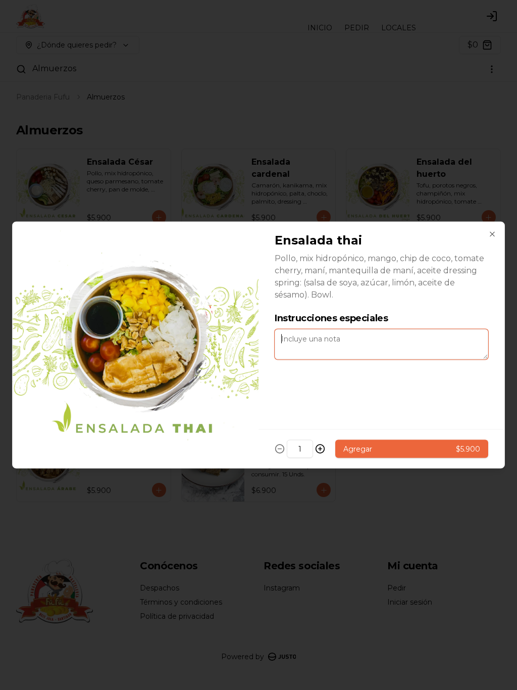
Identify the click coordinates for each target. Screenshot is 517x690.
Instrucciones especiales (331, 318)
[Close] (492, 234)
